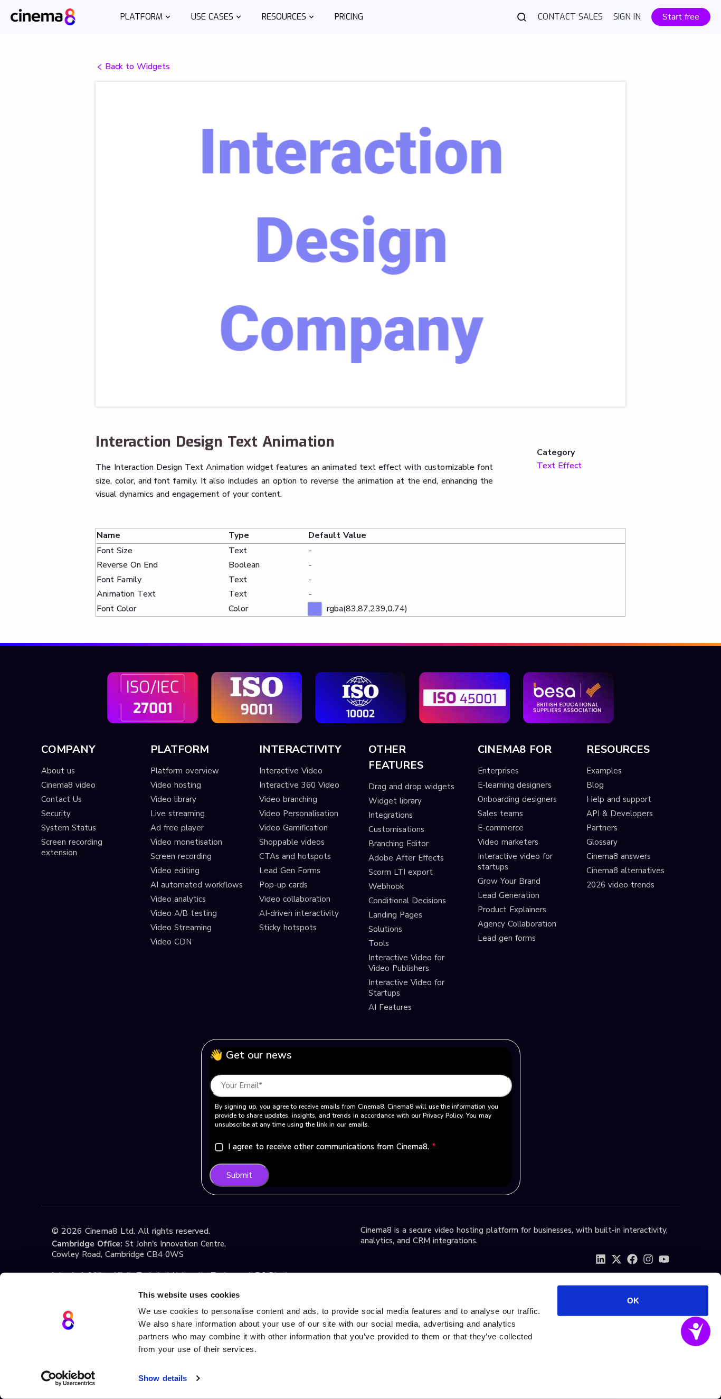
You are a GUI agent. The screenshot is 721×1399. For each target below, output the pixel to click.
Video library (173, 799)
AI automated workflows (196, 885)
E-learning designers (515, 785)
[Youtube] (664, 1259)
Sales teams (500, 813)
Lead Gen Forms (289, 870)
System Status (68, 828)
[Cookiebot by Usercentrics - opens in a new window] (68, 1378)
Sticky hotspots (288, 927)
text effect (559, 465)
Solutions (385, 929)
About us (58, 770)
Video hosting (175, 785)
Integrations (390, 815)
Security (56, 813)
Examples (604, 770)
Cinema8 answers (618, 856)
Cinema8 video (68, 785)
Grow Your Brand (509, 881)
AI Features (390, 1007)
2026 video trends (620, 885)
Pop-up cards (283, 885)
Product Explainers (512, 909)
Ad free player (177, 828)
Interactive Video (290, 770)
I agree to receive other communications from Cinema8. (332, 1146)
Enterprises (498, 770)
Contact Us (61, 799)
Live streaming (177, 813)
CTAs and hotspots (295, 856)
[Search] (522, 17)
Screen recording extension (71, 847)
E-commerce (501, 828)
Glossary (602, 842)
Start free (680, 17)
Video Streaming (181, 927)
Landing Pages (395, 915)
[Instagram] (648, 1259)
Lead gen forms (507, 938)
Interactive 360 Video (299, 785)
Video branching (288, 799)
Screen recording (181, 856)
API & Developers (619, 813)
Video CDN (171, 942)
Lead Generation (508, 895)
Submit (239, 1175)
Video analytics (178, 899)
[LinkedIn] (600, 1259)
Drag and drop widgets (411, 786)
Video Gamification (293, 828)
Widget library (395, 801)
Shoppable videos (292, 842)
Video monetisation (186, 842)
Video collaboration (294, 899)
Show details (162, 1378)
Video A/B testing (183, 913)
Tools (378, 943)
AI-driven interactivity (299, 913)
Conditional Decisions (407, 900)
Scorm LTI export (400, 872)
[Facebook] (632, 1259)
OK (633, 1300)
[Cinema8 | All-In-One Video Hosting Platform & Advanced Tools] (43, 16)
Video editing (175, 870)
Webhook (386, 886)
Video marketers (508, 842)
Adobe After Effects (406, 858)
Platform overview (184, 770)
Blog (595, 785)
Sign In (627, 16)
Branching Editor (398, 843)
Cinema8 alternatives (625, 870)
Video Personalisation (298, 813)
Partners (602, 828)
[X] (616, 1259)
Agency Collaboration (517, 924)
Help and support (618, 799)
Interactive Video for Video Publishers (406, 962)
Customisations (396, 829)
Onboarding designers (517, 799)
